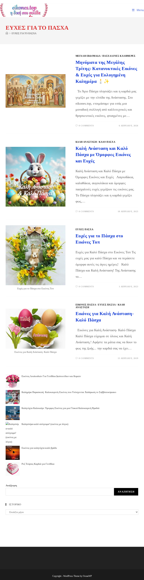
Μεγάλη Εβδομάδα (88, 56)
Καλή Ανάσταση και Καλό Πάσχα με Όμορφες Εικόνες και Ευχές (103, 154)
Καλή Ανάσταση (86, 142)
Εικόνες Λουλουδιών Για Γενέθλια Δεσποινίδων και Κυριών (51, 376)
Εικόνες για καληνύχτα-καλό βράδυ (39, 448)
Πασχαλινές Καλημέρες (118, 56)
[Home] (7, 33)
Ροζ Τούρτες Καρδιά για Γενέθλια (38, 463)
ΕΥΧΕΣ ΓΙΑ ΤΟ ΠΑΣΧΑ (24, 33)
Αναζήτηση (11, 485)
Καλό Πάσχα (107, 142)
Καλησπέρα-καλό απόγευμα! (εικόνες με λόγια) (45, 424)
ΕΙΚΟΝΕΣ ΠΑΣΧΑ (86, 304)
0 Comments (86, 125)
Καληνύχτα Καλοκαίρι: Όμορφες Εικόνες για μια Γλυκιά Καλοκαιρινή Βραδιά (60, 408)
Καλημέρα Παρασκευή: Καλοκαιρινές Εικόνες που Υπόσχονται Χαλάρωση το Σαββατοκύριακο (69, 392)
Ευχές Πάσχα (85, 229)
